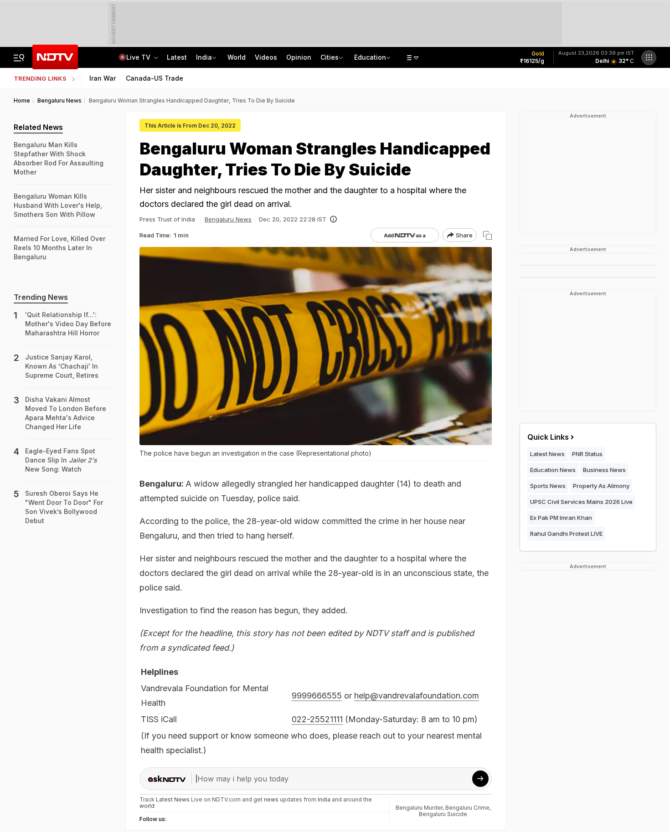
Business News (604, 469)
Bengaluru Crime (467, 807)
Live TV (139, 57)
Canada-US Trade (154, 78)
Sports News (548, 485)
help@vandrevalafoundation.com (416, 695)
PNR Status (587, 453)
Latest (177, 57)
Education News (553, 469)
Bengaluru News (228, 219)
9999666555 (317, 695)
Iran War (102, 78)
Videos (266, 57)
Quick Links (548, 437)
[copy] (487, 235)
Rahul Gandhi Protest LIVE (566, 533)
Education (370, 57)
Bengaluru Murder (419, 807)
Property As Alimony (601, 485)
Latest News (547, 453)
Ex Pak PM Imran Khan (561, 517)
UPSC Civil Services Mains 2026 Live (581, 501)
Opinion (298, 57)
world (147, 805)
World (236, 57)
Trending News (41, 297)
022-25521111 (317, 719)
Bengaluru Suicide (443, 814)
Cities (329, 57)
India (204, 57)
